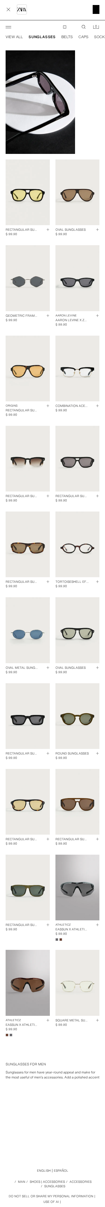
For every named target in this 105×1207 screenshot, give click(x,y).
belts (67, 37)
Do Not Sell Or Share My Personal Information (51, 1196)
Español (61, 1170)
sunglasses (42, 37)
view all (14, 37)
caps (83, 37)
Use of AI (51, 1201)
